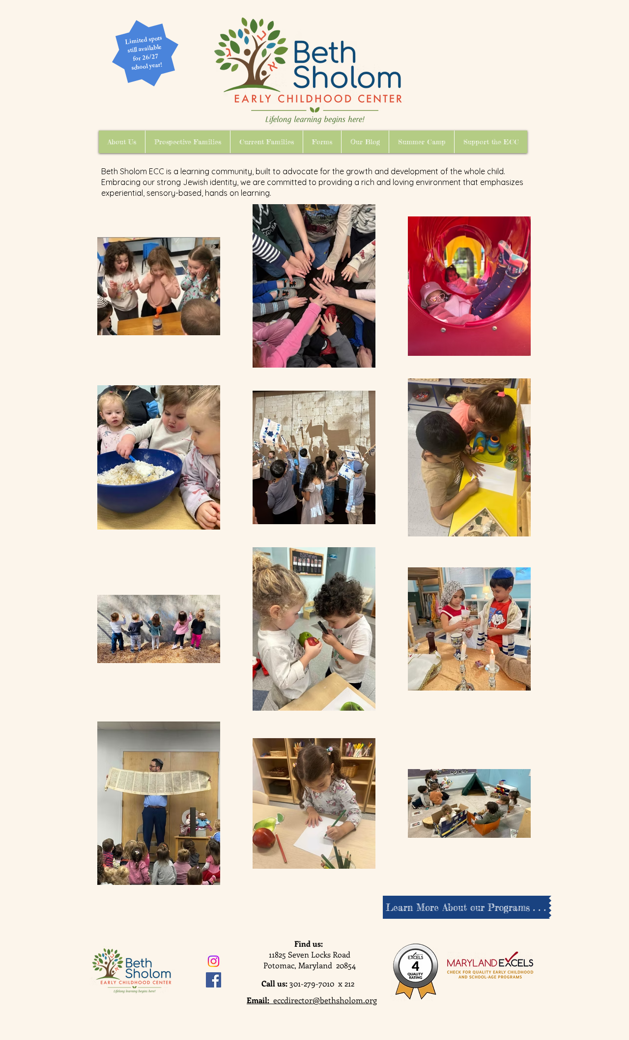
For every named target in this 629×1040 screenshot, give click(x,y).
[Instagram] (213, 961)
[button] (122, 142)
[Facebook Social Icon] (213, 979)
